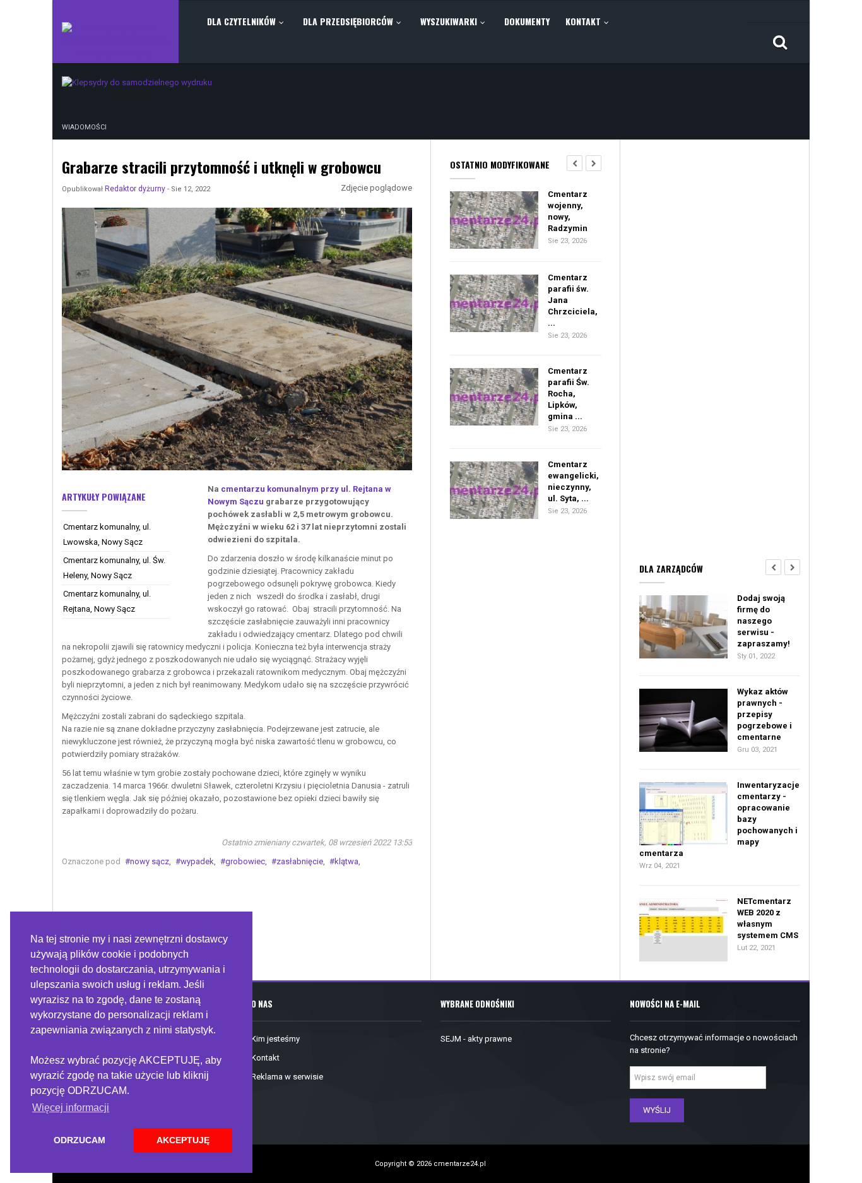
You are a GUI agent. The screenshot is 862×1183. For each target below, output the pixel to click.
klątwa (346, 861)
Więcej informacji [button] (70, 1107)
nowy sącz (149, 861)
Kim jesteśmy (275, 1038)
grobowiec (245, 861)
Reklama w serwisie (287, 1076)
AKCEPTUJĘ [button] (183, 1140)
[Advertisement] (719, 347)
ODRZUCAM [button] (79, 1140)
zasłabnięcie (299, 861)
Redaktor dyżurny (135, 188)
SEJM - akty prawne (476, 1038)
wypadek (197, 861)
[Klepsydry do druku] (137, 81)
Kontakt (265, 1057)
